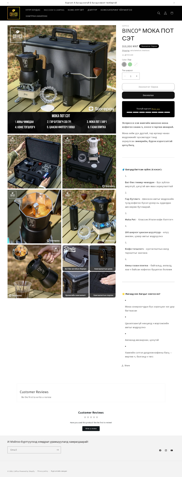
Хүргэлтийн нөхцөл (59, 471)
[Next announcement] (174, 3)
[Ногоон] (130, 64)
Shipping (126, 50)
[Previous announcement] (8, 3)
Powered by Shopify (27, 471)
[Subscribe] (57, 449)
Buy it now (148, 95)
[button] (159, 13)
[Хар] (124, 64)
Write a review (91, 429)
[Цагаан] (136, 64)
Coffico (16, 471)
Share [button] (127, 365)
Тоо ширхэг (127, 70)
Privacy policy (43, 471)
